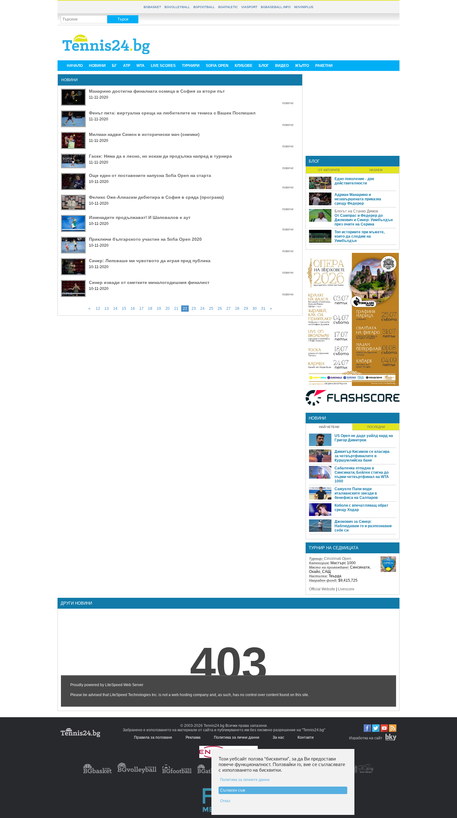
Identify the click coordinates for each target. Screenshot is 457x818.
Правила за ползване (153, 737)
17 (141, 308)
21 (176, 308)
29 (246, 308)
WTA (140, 65)
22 (185, 308)
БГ (114, 65)
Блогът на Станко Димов (356, 211)
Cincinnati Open (337, 558)
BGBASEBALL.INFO (276, 7)
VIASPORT (249, 7)
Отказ (225, 801)
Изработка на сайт (365, 738)
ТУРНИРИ (191, 65)
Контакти (306, 737)
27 (228, 308)
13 (106, 308)
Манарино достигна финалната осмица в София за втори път (157, 91)
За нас (278, 737)
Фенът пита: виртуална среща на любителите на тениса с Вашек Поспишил (172, 112)
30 (254, 308)
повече (287, 103)
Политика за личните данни (245, 780)
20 (167, 308)
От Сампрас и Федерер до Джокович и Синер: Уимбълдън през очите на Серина (364, 219)
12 (98, 308)
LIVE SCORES (163, 65)
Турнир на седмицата (333, 548)
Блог (314, 161)
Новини (317, 418)
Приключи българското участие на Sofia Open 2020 (145, 239)
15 (124, 308)
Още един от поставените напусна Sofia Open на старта (150, 175)
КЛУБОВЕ (243, 65)
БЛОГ (264, 65)
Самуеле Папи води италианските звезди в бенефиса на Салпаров (356, 493)
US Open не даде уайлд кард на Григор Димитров (364, 438)
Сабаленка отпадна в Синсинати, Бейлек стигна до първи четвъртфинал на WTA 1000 (362, 474)
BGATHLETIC (228, 7)
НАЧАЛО (75, 65)
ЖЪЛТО (302, 65)
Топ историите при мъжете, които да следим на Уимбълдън (360, 236)
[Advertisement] (283, 42)
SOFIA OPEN (217, 65)
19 (159, 308)
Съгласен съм (232, 790)
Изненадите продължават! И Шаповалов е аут (140, 217)
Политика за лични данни (236, 737)
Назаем (375, 170)
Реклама (193, 737)
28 (237, 308)
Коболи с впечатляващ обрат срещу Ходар (361, 507)
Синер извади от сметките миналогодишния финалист (149, 282)
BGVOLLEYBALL (177, 7)
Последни (376, 427)
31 (263, 308)
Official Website (322, 589)
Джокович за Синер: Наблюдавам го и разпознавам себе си (363, 525)
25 (211, 308)
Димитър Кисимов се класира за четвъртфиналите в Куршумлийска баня (362, 455)
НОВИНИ (97, 65)
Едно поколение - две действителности (354, 181)
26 (220, 308)
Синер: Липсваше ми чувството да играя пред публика (149, 260)
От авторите (329, 170)
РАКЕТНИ (324, 65)
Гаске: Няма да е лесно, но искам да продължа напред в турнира (160, 156)
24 (202, 308)
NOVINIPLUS (303, 7)
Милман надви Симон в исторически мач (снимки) (144, 134)
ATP (126, 65)
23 (194, 308)
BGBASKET (152, 7)
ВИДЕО (282, 65)
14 (115, 308)
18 (150, 308)
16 (133, 308)
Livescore (346, 589)
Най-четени (329, 427)
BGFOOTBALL (204, 7)
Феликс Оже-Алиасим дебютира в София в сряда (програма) (156, 197)
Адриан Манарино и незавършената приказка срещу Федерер (358, 199)
